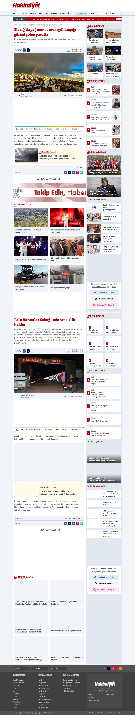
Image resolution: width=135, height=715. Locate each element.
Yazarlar (54, 13)
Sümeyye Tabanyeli (28, 396)
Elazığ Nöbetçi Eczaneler (71, 683)
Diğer (92, 13)
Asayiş (62, 13)
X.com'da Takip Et (106, 299)
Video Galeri (17, 702)
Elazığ (40, 680)
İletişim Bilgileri (109, 694)
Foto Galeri (16, 705)
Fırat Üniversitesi (43, 702)
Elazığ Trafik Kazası (69, 685)
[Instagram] (112, 668)
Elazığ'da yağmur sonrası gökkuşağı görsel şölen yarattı (45, 25)
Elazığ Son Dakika (44, 685)
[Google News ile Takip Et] (76, 95)
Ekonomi (16, 694)
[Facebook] (105, 668)
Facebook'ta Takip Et (105, 293)
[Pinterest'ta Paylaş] (77, 172)
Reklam (91, 697)
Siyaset (70, 13)
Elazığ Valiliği (42, 691)
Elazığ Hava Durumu (69, 680)
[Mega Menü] (14, 13)
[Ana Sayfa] (18, 13)
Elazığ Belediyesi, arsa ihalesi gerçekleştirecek (45, 19)
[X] (108, 668)
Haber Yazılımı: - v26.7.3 (105, 713)
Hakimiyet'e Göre (36, 13)
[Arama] (121, 13)
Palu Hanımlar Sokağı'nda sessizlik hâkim (41, 315)
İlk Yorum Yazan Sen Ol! (51, 179)
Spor (46, 13)
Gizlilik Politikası (94, 700)
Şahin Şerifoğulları (68, 691)
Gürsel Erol (66, 688)
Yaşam (24, 25)
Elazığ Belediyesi (43, 688)
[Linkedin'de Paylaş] (73, 172)
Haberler (17, 25)
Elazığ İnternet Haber (45, 705)
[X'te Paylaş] (28, 50)
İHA (26, 95)
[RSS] (120, 668)
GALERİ (114, 13)
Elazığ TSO (41, 694)
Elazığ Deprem (43, 708)
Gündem (24, 13)
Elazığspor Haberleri (44, 699)
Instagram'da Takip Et (105, 305)
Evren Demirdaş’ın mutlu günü (82, 19)
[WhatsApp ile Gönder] (81, 172)
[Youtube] (116, 668)
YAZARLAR (57, 668)
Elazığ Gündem (18, 680)
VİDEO (105, 13)
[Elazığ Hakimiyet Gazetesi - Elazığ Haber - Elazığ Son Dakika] (104, 684)
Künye (91, 694)
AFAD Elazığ (42, 697)
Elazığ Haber (42, 683)
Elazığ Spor (17, 685)
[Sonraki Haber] (120, 19)
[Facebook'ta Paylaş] (24, 50)
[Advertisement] (49, 112)
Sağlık (15, 697)
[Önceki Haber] (117, 19)
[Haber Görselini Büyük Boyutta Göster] (49, 72)
